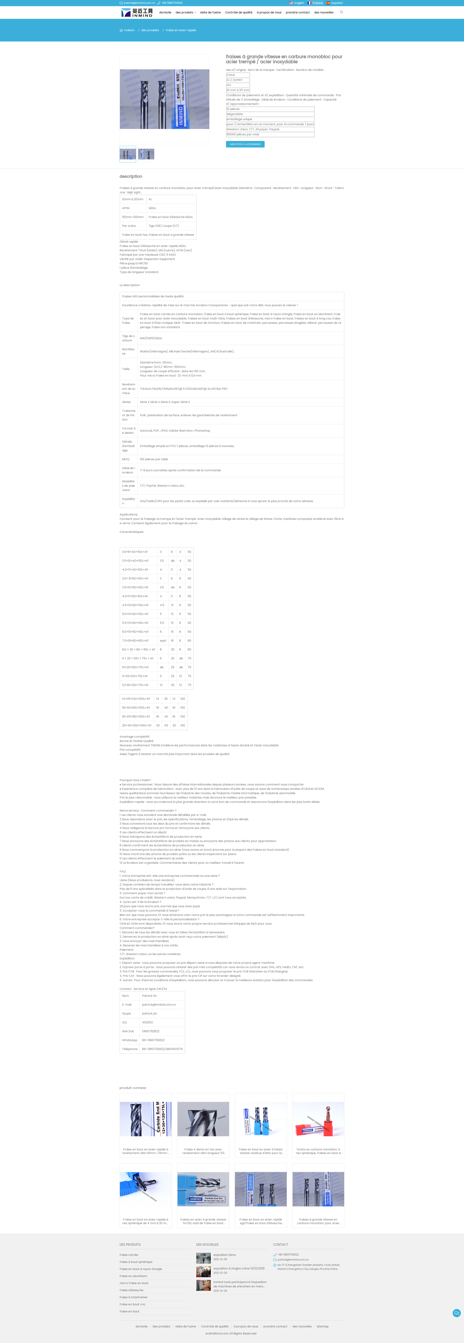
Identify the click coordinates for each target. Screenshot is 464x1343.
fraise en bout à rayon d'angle (141, 1269)
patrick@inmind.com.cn (139, 3)
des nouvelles (324, 12)
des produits (184, 12)
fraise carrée (129, 1255)
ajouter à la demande (245, 144)
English (299, 3)
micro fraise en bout (134, 1283)
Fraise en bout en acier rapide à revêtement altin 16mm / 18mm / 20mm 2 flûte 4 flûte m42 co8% (145, 1151)
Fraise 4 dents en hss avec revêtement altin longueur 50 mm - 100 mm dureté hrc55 (203, 1151)
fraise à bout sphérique (136, 1262)
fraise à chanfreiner (134, 1297)
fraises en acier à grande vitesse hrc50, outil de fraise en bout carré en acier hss (203, 1221)
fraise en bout (129, 1311)
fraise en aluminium (133, 1276)
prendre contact (298, 12)
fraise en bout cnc (133, 1304)
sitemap (323, 1326)
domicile (165, 12)
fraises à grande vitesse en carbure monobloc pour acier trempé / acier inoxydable (318, 1221)
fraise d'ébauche (131, 1290)
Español (337, 3)
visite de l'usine (210, 12)
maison (129, 30)
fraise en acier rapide (181, 30)
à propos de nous (269, 12)
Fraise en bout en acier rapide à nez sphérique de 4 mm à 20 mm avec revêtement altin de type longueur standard (145, 1221)
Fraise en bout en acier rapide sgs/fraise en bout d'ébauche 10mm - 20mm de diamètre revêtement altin (260, 1221)
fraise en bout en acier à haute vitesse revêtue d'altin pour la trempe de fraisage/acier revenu (260, 1151)
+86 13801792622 (172, 3)
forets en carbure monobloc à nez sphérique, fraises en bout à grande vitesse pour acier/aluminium (318, 1151)
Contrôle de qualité (238, 12)
